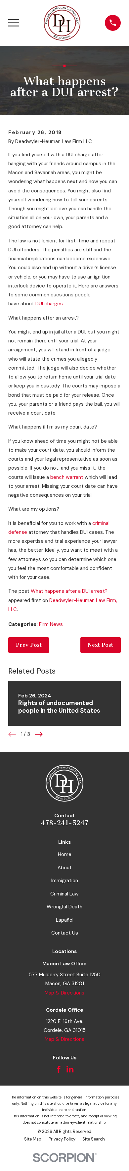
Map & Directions (64, 993)
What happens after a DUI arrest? (69, 591)
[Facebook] (58, 1069)
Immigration (64, 880)
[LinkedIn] (69, 1069)
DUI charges (49, 303)
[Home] (62, 23)
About (65, 867)
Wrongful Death (64, 906)
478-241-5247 (64, 823)
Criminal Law (64, 894)
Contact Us (64, 933)
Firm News (51, 624)
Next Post (100, 645)
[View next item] (39, 734)
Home (64, 854)
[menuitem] (32, 1139)
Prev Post (29, 645)
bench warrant (66, 477)
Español (64, 920)
